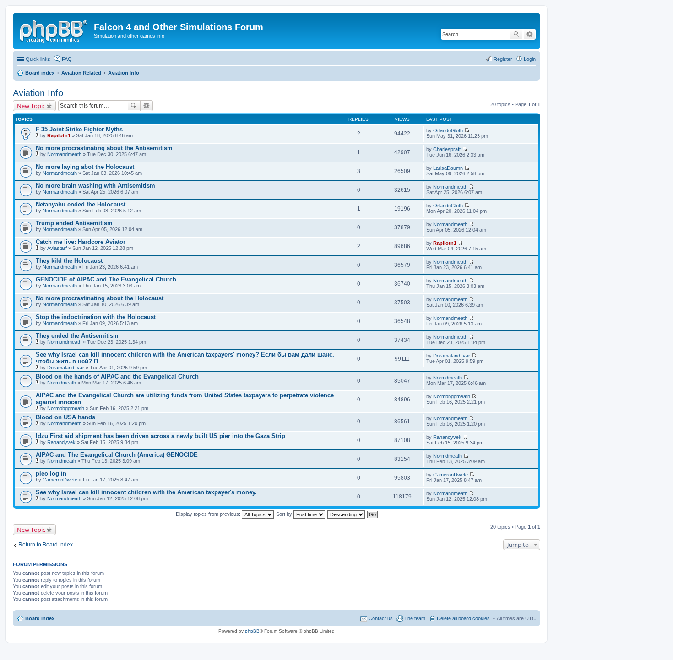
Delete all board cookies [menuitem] (463, 618)
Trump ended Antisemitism (74, 223)
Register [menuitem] (503, 59)
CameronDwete (60, 479)
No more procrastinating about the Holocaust (99, 298)
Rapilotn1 (59, 135)
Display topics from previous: (209, 514)
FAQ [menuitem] (67, 59)
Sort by (284, 514)
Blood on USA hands (65, 417)
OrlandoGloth (448, 130)
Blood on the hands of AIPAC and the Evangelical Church (117, 376)
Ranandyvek (61, 442)
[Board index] (54, 29)
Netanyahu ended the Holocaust (80, 204)
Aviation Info (38, 93)
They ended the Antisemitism (77, 335)
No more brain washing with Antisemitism (95, 185)
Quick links (38, 59)
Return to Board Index (45, 544)
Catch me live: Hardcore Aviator (80, 241)
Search (516, 34)
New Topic (31, 106)
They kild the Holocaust (69, 260)
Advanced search (529, 34)
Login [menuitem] (530, 59)
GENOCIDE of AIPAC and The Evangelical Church (106, 279)
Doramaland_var (65, 367)
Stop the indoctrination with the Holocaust (96, 317)
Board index (39, 618)
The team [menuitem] (414, 618)
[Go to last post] (466, 130)
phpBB (252, 630)
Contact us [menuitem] (381, 618)
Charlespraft (447, 149)
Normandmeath (64, 154)
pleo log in (51, 473)
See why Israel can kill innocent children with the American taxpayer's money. (146, 492)
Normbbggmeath (65, 408)
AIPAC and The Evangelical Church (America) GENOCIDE (117, 454)
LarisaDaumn (448, 168)
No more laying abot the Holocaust (85, 166)
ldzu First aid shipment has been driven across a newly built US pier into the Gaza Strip (160, 436)
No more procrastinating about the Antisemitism (104, 148)
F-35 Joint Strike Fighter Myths (79, 129)
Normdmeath (61, 382)
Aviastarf (57, 248)
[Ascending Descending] (346, 514)
